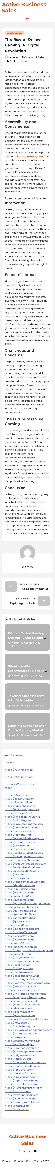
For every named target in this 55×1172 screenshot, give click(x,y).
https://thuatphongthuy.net (23, 1066)
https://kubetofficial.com (21, 932)
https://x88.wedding (18, 845)
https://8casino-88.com (20, 798)
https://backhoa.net (18, 964)
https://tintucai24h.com (20, 1073)
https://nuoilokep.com (19, 954)
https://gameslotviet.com (21, 917)
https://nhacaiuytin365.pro (22, 871)
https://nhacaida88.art (19, 896)
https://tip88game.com (20, 889)
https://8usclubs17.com (20, 802)
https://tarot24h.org (18, 1058)
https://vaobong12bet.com (22, 860)
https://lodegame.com (19, 939)
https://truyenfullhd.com (21, 1084)
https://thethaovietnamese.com (25, 1062)
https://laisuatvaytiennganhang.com (28, 1030)
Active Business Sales (24, 7)
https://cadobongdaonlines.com (25, 863)
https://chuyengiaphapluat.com (25, 993)
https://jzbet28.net (17, 925)
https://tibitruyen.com (19, 1069)
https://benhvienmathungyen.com (27, 983)
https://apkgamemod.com (22, 961)
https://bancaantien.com (21, 831)
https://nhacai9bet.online (21, 946)
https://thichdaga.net (19, 820)
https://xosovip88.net (18, 813)
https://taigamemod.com (21, 1055)
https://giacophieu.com (20, 1015)
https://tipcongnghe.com (21, 1076)
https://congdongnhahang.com (25, 997)
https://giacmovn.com (19, 1011)
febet (8, 787)
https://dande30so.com (20, 885)
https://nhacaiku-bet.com (21, 907)
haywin (9, 762)
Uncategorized (14, 33)
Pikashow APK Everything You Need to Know (26, 671)
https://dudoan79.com (19, 892)
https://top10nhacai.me (20, 805)
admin (14, 57)
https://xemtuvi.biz (17, 1105)
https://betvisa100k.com (20, 986)
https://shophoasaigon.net (22, 1048)
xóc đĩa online (13, 755)
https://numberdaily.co (19, 1044)
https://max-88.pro (17, 943)
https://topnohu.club (18, 834)
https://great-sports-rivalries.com (26, 1019)
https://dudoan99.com (19, 899)
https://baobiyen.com (19, 968)
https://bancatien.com (19, 849)
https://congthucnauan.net (22, 1004)
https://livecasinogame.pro (22, 928)
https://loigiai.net (16, 1037)
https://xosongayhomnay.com (24, 856)
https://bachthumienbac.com (24, 852)
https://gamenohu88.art (20, 914)
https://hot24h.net (17, 1022)
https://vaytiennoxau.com (21, 1095)
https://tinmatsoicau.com (21, 827)
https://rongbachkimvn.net (22, 816)
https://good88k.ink (17, 921)
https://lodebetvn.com (19, 936)
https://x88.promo (16, 874)
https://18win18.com (17, 795)
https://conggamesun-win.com (25, 881)
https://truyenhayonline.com (23, 1087)
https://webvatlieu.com (20, 1098)
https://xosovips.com (18, 878)
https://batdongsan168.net (22, 975)
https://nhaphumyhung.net (22, 1040)
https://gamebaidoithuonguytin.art (27, 903)
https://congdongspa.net (21, 1001)
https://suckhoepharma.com (23, 1051)
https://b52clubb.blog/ (19, 777)
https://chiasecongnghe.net (23, 990)
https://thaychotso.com (20, 957)
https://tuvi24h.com (18, 1091)
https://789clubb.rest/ (19, 769)
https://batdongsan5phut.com (24, 979)
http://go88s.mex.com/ (19, 784)
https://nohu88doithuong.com (24, 838)
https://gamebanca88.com (22, 910)
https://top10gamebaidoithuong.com (29, 950)
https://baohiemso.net (19, 972)
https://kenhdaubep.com (21, 1026)
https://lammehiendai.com (22, 1033)
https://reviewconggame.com (24, 824)
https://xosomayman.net (21, 842)
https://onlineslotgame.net (22, 809)
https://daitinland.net (19, 1008)
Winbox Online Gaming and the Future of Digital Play (27, 638)
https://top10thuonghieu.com (24, 1080)
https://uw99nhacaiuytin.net (23, 867)
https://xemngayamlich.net (22, 1102)
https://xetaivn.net (17, 1109)
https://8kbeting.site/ (30, 156)
